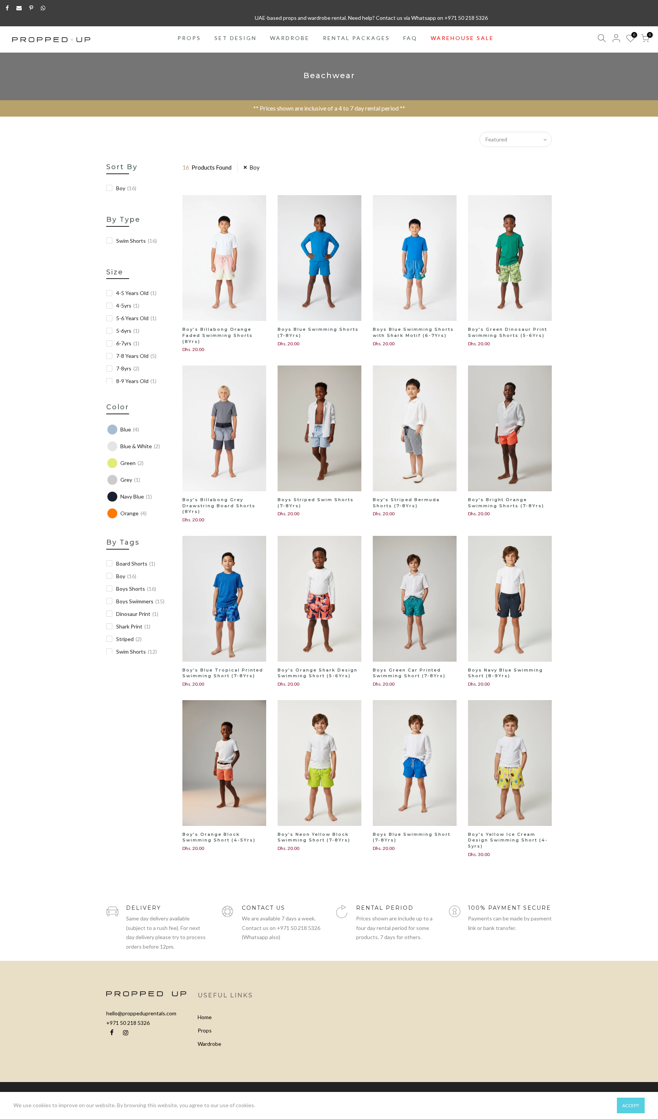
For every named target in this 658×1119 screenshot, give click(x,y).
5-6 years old (136, 318)
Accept (630, 1105)
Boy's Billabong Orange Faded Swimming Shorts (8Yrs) (217, 335)
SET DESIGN (235, 38)
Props (205, 1030)
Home (205, 1017)
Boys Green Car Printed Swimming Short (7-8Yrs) (409, 673)
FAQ (410, 38)
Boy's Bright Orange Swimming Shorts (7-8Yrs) (506, 502)
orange (133, 513)
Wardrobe (209, 1043)
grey (130, 479)
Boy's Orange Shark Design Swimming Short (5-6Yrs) (318, 673)
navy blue (136, 496)
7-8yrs (127, 368)
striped (129, 639)
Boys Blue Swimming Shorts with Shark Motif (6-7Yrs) (413, 332)
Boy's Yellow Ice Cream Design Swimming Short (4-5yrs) (508, 840)
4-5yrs (127, 305)
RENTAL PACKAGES (356, 38)
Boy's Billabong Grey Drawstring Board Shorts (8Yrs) (219, 505)
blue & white (140, 446)
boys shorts (136, 588)
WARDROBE (290, 38)
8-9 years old (136, 381)
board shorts (135, 563)
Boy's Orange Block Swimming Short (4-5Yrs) (219, 837)
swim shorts (136, 651)
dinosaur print (137, 614)
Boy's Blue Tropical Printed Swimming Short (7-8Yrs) (222, 673)
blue (129, 429)
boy (126, 188)
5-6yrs (127, 330)
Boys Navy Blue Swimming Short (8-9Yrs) (505, 673)
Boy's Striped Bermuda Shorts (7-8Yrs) (406, 502)
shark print (133, 626)
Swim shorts (136, 240)
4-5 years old (136, 293)
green (132, 463)
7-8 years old (136, 356)
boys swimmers (140, 601)
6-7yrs (127, 343)
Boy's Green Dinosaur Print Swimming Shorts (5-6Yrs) (507, 332)
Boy (254, 167)
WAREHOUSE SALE (462, 38)
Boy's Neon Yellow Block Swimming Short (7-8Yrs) (314, 837)
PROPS (189, 38)
